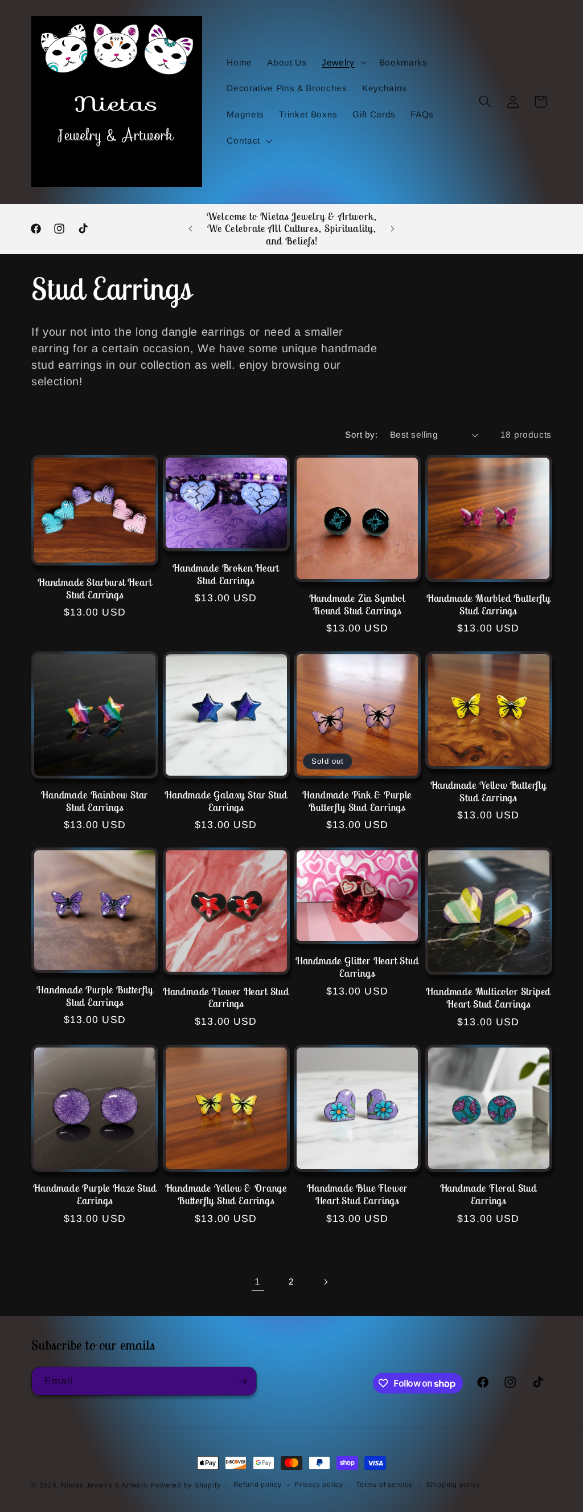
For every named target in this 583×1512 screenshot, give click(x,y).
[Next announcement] (392, 229)
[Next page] (325, 1281)
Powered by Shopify (185, 1485)
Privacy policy (318, 1485)
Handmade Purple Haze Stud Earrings (94, 1194)
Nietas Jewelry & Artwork (104, 1485)
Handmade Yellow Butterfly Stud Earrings (488, 791)
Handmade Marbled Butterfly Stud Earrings (488, 604)
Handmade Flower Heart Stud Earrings (226, 997)
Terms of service (384, 1485)
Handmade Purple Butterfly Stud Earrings (94, 996)
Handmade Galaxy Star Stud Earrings (226, 801)
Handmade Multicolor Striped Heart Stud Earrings (488, 997)
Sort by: (361, 434)
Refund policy (257, 1485)
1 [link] (257, 1281)
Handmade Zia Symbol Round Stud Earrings (357, 604)
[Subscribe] (242, 1381)
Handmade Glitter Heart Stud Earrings (357, 967)
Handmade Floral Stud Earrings (488, 1194)
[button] (343, 62)
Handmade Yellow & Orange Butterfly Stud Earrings (226, 1194)
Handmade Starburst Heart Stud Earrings (94, 588)
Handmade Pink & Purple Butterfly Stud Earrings (357, 801)
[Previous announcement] (190, 229)
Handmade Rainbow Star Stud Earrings (94, 801)
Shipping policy (453, 1485)
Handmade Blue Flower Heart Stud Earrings (357, 1194)
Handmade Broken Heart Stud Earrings (226, 574)
